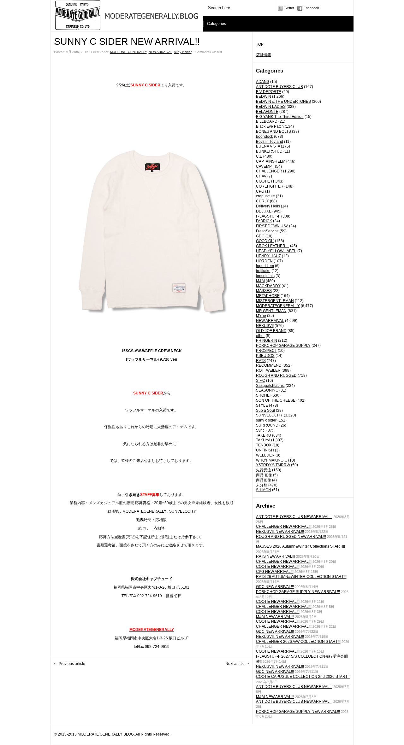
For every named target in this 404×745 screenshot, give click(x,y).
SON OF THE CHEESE (275, 400)
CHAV (261, 176)
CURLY (262, 201)
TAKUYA (263, 440)
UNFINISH (265, 450)
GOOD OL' (265, 241)
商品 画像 (264, 475)
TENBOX (263, 445)
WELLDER (265, 455)
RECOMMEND (269, 365)
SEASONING (267, 390)
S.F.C (260, 380)
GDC (260, 236)
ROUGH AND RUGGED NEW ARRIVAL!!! (291, 536)
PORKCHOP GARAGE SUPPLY (283, 345)
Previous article (72, 663)
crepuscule (265, 196)
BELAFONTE (267, 111)
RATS (261, 360)
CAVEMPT (265, 166)
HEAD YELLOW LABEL (276, 251)
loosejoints (265, 276)
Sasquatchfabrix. (270, 385)
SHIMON (263, 490)
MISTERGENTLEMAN (275, 301)
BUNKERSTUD (269, 151)
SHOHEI (263, 395)
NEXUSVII (265, 325)
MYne (261, 315)
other (260, 336)
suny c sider (266, 420)
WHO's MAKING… (271, 460)
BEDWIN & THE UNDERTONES (283, 101)
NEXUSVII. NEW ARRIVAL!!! (280, 531)
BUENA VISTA (268, 146)
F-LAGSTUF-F (268, 216)
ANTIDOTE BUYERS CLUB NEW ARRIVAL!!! (294, 517)
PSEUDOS (265, 355)
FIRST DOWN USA (272, 226)
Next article (235, 663)
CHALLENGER (269, 171)
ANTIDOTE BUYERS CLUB (279, 86)
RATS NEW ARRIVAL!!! (275, 556)
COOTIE (263, 181)
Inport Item (265, 266)
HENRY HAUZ (268, 256)
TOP (260, 44)
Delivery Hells (268, 206)
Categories (216, 23)
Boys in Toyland (269, 141)
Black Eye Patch (270, 126)
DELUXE (263, 211)
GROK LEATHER (272, 246)
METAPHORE (268, 296)
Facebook (311, 8)
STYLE (262, 405)
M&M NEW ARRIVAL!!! (275, 616)
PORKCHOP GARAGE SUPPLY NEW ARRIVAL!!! (298, 592)
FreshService (267, 231)
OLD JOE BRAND (271, 331)
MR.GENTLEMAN (271, 311)
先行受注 (263, 470)
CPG (260, 191)
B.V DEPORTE (268, 92)
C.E (259, 156)
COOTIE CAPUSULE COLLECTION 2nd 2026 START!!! (303, 676)
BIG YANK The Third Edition (280, 116)
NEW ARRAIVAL (270, 320)
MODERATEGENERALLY (278, 306)
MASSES (264, 290)
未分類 (261, 485)
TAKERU (263, 435)
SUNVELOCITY (269, 415)
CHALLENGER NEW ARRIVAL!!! (284, 526)
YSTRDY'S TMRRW (273, 465)
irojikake (263, 271)
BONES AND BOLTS (273, 131)
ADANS (262, 81)
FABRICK (264, 221)
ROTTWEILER (268, 370)
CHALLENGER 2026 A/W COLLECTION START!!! (298, 641)
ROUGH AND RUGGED (276, 375)
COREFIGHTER (269, 186)
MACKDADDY (268, 286)
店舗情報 (263, 55)
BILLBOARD (266, 121)
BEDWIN (263, 96)
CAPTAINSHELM (270, 161)
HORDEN (264, 261)
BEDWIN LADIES (271, 106)
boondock (264, 136)
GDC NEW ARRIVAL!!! (275, 587)
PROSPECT (266, 350)
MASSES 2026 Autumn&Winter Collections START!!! (300, 546)
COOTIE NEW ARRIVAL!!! (278, 566)
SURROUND (267, 425)
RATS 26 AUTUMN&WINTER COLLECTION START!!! (301, 576)
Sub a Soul (265, 410)
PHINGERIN (266, 340)
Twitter (289, 8)
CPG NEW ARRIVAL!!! (275, 571)
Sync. (260, 430)
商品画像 (263, 480)
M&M (260, 281)
